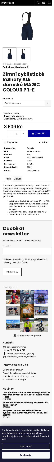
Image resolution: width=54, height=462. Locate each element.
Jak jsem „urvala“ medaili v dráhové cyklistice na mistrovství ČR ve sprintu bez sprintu (25, 413)
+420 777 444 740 (16, 350)
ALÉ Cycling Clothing (23, 118)
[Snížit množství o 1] (10, 133)
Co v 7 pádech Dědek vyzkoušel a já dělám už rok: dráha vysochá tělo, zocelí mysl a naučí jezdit (26, 395)
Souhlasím (26, 455)
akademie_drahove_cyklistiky (21, 356)
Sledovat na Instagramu (29, 335)
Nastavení (26, 446)
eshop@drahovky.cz (16, 347)
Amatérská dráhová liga (14, 379)
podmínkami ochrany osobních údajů (25, 261)
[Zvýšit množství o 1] (23, 133)
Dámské (30, 148)
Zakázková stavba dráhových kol (18, 376)
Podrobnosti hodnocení (15, 67)
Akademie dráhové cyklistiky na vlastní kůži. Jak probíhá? (26, 404)
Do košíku (41, 133)
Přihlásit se (12, 271)
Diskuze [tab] (17, 178)
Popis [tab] (8, 178)
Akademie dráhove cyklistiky (20, 353)
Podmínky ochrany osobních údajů (19, 373)
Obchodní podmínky (13, 369)
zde (4, 439)
